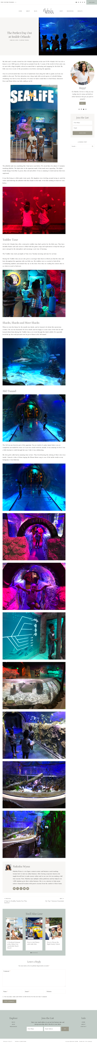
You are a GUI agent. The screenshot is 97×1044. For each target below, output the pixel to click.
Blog (35, 11)
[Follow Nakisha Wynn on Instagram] (21, 888)
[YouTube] (76, 2)
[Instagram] (80, 2)
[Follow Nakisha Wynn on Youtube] (24, 888)
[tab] (32, 952)
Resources (70, 11)
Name (5, 992)
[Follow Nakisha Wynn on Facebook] (14, 888)
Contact (83, 1026)
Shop (61, 11)
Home (20, 11)
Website (49, 992)
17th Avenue (88, 1041)
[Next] (60, 934)
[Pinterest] (78, 2)
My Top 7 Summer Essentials (54, 900)
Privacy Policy (7, 1041)
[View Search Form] (84, 2)
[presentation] (14, 929)
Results (80, 11)
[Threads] (82, 2)
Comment (6, 971)
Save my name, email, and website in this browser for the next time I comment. (25, 997)
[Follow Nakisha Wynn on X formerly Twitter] (17, 888)
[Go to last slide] (8, 934)
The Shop (92, 2)
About (28, 11)
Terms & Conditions (20, 1041)
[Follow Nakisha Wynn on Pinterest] (27, 888)
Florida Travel (24, 40)
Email (27, 992)
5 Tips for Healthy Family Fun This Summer (15, 900)
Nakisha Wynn (21, 866)
